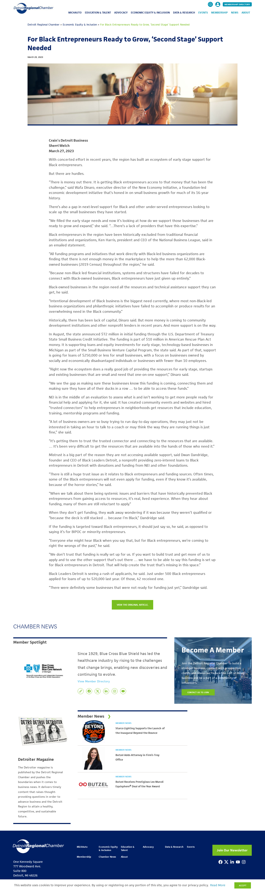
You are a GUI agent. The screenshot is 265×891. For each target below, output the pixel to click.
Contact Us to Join (198, 692)
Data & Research (184, 12)
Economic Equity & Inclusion (150, 12)
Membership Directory (237, 4)
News (234, 12)
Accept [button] (242, 885)
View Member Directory (94, 681)
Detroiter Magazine (36, 759)
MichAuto (75, 12)
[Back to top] (255, 834)
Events (203, 12)
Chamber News (107, 856)
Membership (219, 12)
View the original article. (132, 604)
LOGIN (218, 17)
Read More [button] (217, 885)
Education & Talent (98, 12)
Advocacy (120, 12)
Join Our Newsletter (232, 850)
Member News (123, 723)
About (246, 12)
